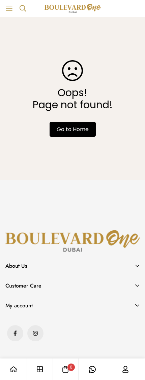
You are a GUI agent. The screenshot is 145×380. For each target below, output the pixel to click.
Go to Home (73, 129)
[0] (65, 369)
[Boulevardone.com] (73, 8)
